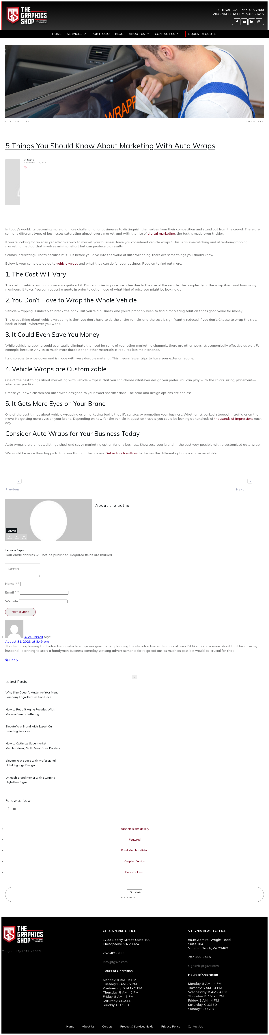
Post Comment (20, 612)
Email (12, 592)
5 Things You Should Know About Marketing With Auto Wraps (110, 145)
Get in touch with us (122, 453)
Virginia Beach (226, 14)
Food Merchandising (134, 850)
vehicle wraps (67, 263)
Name (12, 583)
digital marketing (161, 233)
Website (11, 601)
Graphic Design (134, 861)
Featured (135, 839)
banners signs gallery (134, 829)
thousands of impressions (233, 418)
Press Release (134, 872)
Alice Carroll (33, 637)
